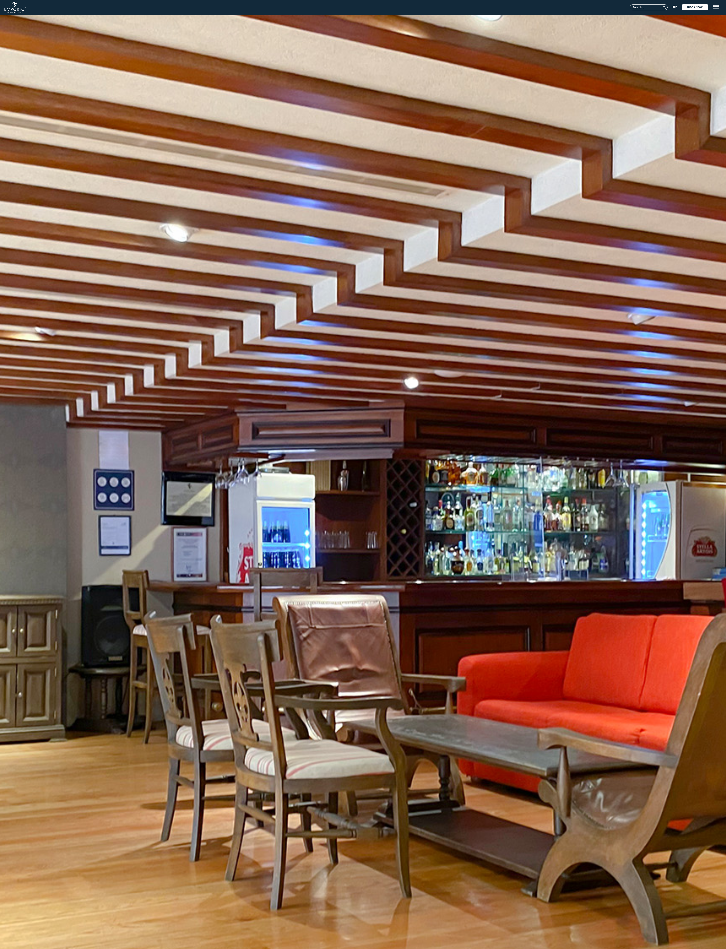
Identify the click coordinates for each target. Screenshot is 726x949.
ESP (674, 7)
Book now (695, 7)
